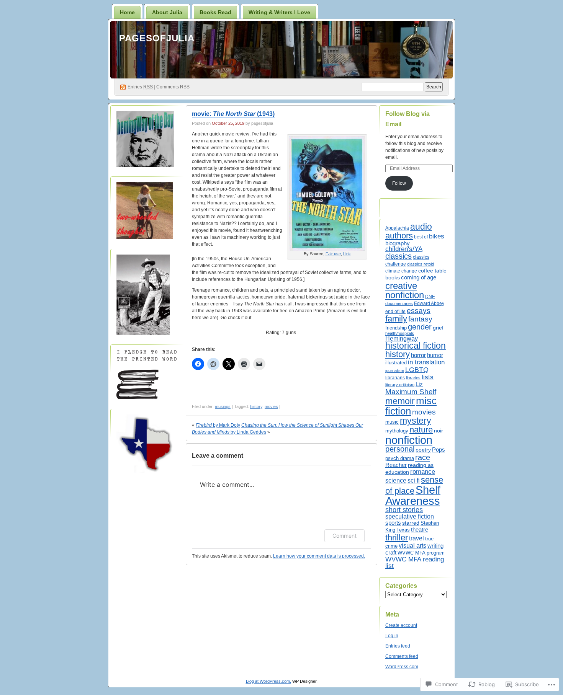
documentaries (399, 303)
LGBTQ (417, 369)
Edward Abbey (429, 303)
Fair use (333, 253)
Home (127, 12)
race (422, 457)
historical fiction (415, 346)
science (395, 480)
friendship (396, 328)
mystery (415, 421)
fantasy (420, 319)
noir (438, 430)
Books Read (215, 12)
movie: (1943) (233, 114)
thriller (396, 537)
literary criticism (399, 384)
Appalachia (397, 228)
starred (410, 523)
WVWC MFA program (421, 553)
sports (393, 522)
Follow (399, 183)
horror (418, 355)
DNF (430, 296)
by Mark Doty (218, 425)
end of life (395, 311)
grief (438, 328)
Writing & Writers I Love (279, 12)
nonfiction (408, 440)
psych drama (399, 458)
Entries (140, 87)
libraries (413, 377)
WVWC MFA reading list (414, 562)
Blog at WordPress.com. (268, 681)
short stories (404, 510)
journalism (394, 370)
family (396, 318)
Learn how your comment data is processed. (319, 556)
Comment (344, 535)
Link (347, 253)
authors (399, 235)
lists (428, 377)
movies (271, 406)
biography (397, 243)
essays (418, 311)
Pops (438, 450)
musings (223, 406)
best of (421, 237)
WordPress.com (401, 666)
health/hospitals (399, 333)
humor (435, 355)
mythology (396, 431)
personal (399, 449)
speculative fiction (409, 516)
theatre (419, 529)
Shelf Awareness (412, 495)
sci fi (414, 480)
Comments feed (401, 656)
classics (398, 256)
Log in (391, 635)
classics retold (420, 264)
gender (420, 327)
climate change (401, 271)
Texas (403, 530)
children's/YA (403, 249)
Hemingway (401, 338)
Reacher (396, 465)
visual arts (412, 545)
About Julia (167, 12)
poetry (423, 450)
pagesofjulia (157, 38)
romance (422, 471)
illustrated (396, 362)
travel (416, 538)
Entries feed (397, 646)
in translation (426, 362)
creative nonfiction (404, 290)
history (256, 406)
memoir (400, 401)
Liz (419, 384)
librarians (395, 377)
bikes (436, 236)
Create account (401, 625)
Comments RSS (173, 87)
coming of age (418, 277)
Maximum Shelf (410, 392)
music (392, 422)
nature (421, 429)
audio (421, 227)
